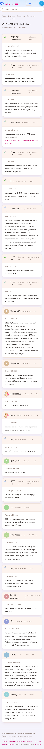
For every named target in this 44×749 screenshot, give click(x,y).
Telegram (38, 744)
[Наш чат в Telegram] (41, 3)
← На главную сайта (28, 3)
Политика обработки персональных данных (17, 741)
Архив (4, 16)
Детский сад (21, 16)
